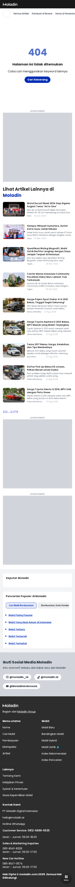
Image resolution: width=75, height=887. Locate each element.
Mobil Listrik (49, 747)
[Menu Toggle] (66, 878)
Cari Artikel (7, 13)
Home (6, 727)
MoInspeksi (9, 747)
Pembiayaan (11, 740)
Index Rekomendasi (54, 753)
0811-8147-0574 (13, 863)
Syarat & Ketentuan (15, 789)
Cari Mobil (9, 734)
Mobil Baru (48, 727)
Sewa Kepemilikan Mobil (18, 795)
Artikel (6, 753)
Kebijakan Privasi (13, 782)
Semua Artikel (21, 13)
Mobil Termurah (18, 636)
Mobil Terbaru (17, 629)
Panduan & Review (42, 13)
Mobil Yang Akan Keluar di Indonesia (30, 622)
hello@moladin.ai (13, 817)
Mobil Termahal (18, 643)
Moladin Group (26, 711)
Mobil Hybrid (49, 740)
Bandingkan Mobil (53, 734)
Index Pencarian (52, 760)
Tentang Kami (12, 776)
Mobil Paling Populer (21, 615)
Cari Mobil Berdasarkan (21, 605)
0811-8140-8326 (12, 848)
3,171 (13, 411)
